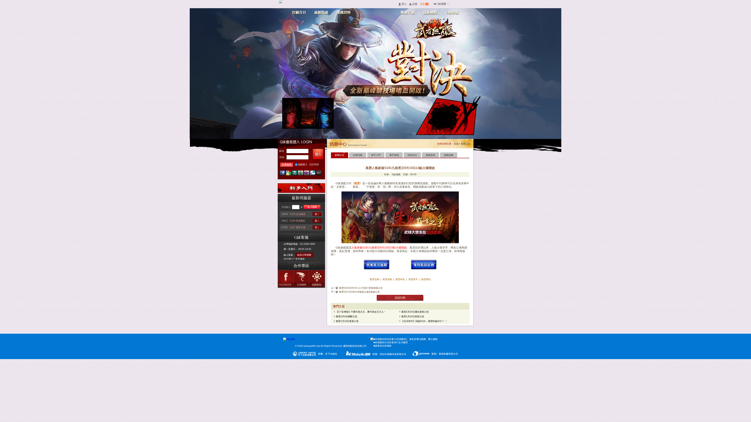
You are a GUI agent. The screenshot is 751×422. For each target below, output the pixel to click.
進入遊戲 (312, 207)
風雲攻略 (387, 279)
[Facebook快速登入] (282, 173)
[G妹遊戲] (289, 339)
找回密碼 (314, 164)
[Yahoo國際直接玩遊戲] (306, 173)
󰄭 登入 (402, 4)
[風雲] (377, 268)
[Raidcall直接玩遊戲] (312, 173)
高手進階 (394, 155)
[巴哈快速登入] (294, 173)
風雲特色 (400, 279)
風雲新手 (413, 279)
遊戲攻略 (448, 155)
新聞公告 (465, 143)
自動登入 (302, 164)
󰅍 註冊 (413, 4)
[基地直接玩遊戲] (300, 173)
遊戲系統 (430, 155)
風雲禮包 (426, 279)
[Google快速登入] (288, 173)
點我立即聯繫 (304, 255)
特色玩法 (412, 155)
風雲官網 (375, 279)
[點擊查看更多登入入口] (318, 173)
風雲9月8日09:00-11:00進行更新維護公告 (361, 288)
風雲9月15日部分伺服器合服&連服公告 (359, 292)
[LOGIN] (318, 154)
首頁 (456, 143)
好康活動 (357, 155)
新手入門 (376, 155)
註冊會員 (286, 164)
